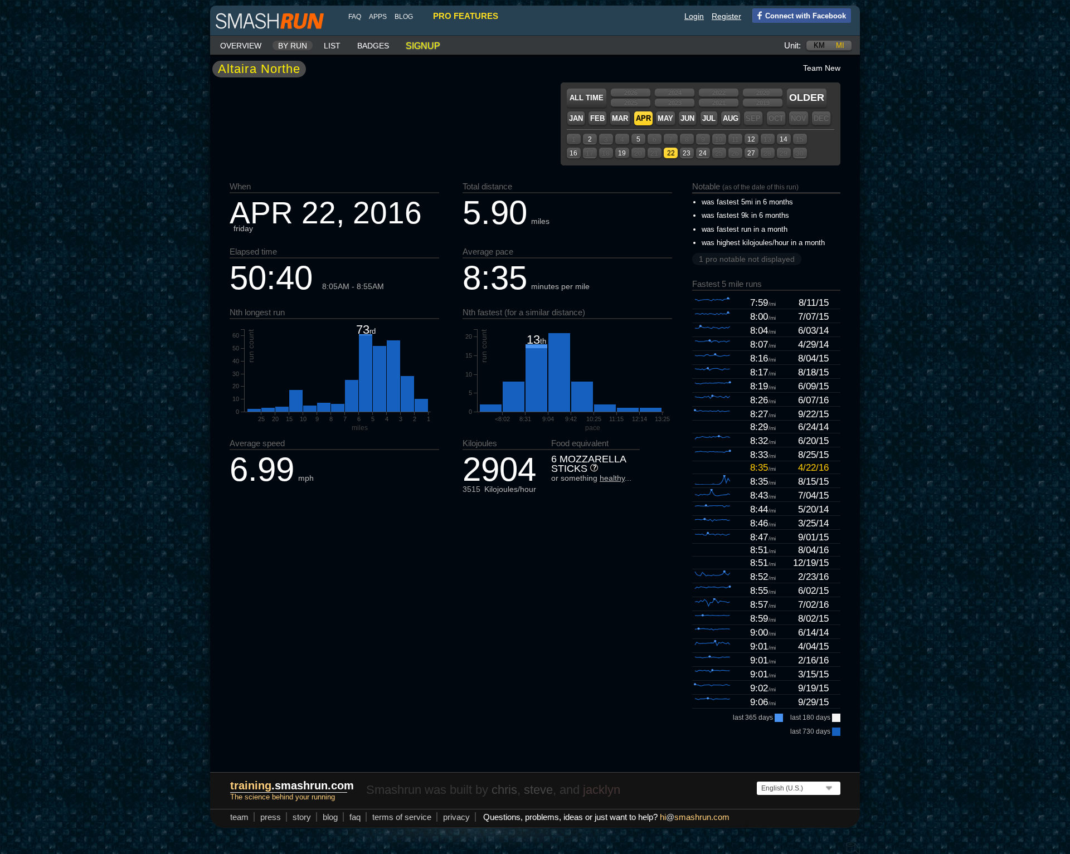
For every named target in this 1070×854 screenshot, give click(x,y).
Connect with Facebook (805, 16)
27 (751, 153)
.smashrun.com (292, 785)
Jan (576, 118)
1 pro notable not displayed (747, 259)
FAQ (354, 17)
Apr (643, 118)
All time (587, 98)
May (665, 118)
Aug (730, 118)
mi (840, 45)
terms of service (401, 817)
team (239, 817)
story (302, 817)
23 (686, 153)
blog (404, 17)
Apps (378, 17)
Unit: (792, 45)
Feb (597, 118)
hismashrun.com (694, 817)
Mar (620, 118)
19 (622, 153)
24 (703, 153)
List (332, 45)
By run (292, 45)
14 (783, 139)
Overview (240, 45)
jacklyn (601, 790)
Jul (709, 118)
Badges (373, 45)
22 (671, 153)
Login (694, 16)
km (819, 45)
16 (573, 153)
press (270, 817)
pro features (465, 16)
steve (538, 790)
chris (504, 790)
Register (726, 16)
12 (751, 139)
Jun (687, 118)
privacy (456, 817)
